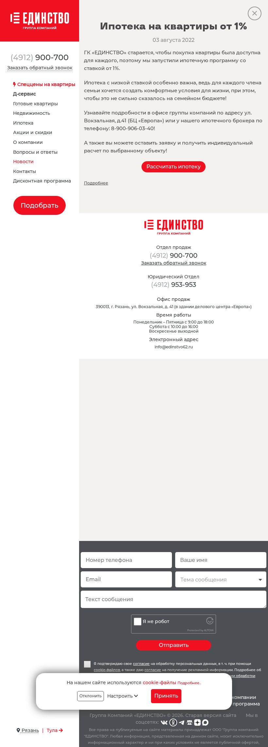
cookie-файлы (159, 683)
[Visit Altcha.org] (209, 623)
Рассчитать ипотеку (173, 167)
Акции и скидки (32, 132)
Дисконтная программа (42, 181)
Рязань (29, 730)
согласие (141, 664)
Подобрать (40, 205)
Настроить (120, 696)
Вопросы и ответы (35, 152)
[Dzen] (197, 722)
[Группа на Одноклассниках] (173, 722)
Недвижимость (31, 113)
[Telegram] (181, 722)
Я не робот (156, 621)
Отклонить (90, 695)
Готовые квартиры (35, 104)
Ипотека (23, 123)
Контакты (24, 171)
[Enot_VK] (189, 722)
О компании (28, 142)
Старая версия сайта (210, 715)
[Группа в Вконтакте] (164, 722)
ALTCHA (208, 630)
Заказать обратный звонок (39, 68)
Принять (166, 696)
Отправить (174, 645)
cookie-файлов (107, 670)
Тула (53, 730)
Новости (23, 162)
